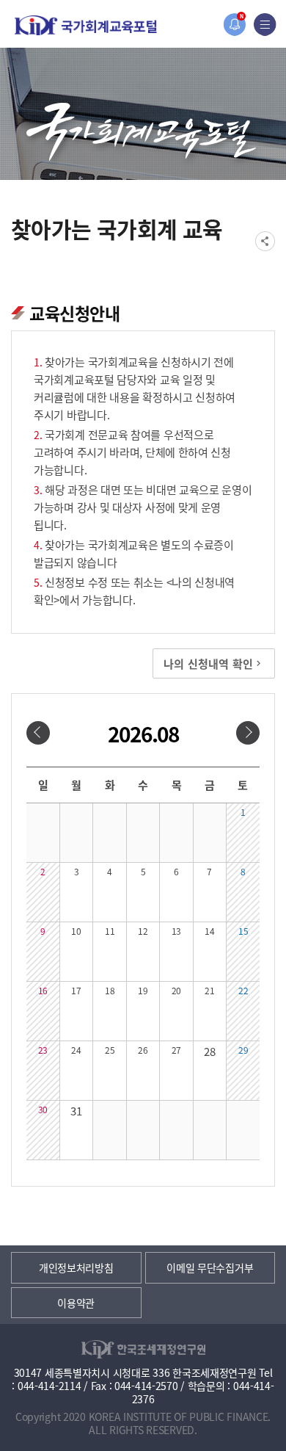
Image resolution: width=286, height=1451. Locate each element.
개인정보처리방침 (76, 1267)
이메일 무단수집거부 (209, 1267)
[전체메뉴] (265, 24)
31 (75, 1110)
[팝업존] (234, 24)
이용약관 (76, 1302)
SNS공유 (265, 241)
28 (209, 1051)
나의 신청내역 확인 (208, 663)
